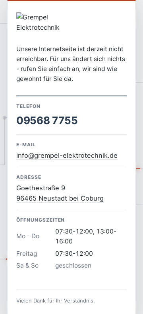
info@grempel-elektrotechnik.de (67, 155)
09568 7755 (46, 120)
